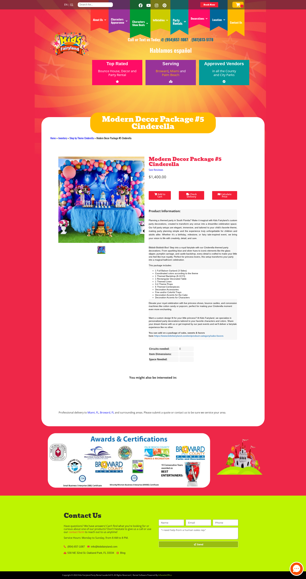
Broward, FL (107, 412)
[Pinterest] (164, 5)
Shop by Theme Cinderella (81, 138)
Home (53, 138)
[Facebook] (141, 5)
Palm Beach (170, 75)
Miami (174, 71)
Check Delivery (192, 195)
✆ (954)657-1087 (174, 39)
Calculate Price (226, 195)
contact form (76, 532)
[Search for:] (95, 4)
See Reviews (156, 170)
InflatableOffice (165, 575)
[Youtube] (149, 5)
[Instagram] (156, 5)
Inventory (62, 138)
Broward (162, 71)
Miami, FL (93, 412)
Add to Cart (161, 195)
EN (66, 4)
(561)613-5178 (202, 39)
